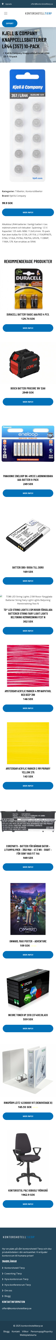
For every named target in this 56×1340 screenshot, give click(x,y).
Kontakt (16, 1331)
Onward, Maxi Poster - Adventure (28, 941)
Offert (9, 23)
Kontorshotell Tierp (14, 1267)
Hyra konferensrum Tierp (17, 1284)
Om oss (8, 1290)
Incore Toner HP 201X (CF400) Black (28, 1015)
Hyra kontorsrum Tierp (16, 1279)
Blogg (7, 1296)
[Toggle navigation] (5, 13)
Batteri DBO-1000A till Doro (28, 567)
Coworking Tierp (13, 1273)
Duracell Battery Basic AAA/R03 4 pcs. (28, 314)
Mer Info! (28, 212)
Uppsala (8, 4)
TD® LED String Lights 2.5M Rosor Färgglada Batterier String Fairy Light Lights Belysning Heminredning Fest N (28, 613)
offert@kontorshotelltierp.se (42, 4)
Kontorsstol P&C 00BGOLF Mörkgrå (28, 1190)
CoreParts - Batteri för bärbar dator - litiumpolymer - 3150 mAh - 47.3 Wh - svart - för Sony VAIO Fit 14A (28, 849)
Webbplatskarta (28, 1334)
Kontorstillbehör (34, 191)
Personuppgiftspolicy (42, 1331)
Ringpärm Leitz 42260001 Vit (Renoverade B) (28, 1102)
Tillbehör (19, 191)
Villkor (25, 1331)
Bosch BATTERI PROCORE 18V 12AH (28, 388)
